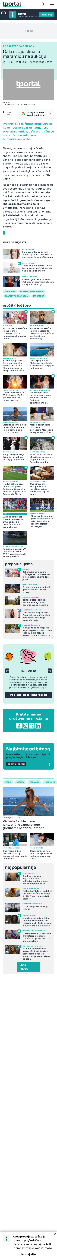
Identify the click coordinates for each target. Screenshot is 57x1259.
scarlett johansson (16, 296)
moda (8, 782)
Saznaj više (28, 1254)
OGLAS (28, 31)
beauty (20, 782)
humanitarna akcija (31, 291)
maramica (38, 296)
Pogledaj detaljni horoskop (28, 695)
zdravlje (34, 782)
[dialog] (28, 1245)
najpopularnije (20, 867)
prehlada (10, 291)
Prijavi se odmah (16, 764)
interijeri (50, 782)
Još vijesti (25, 967)
